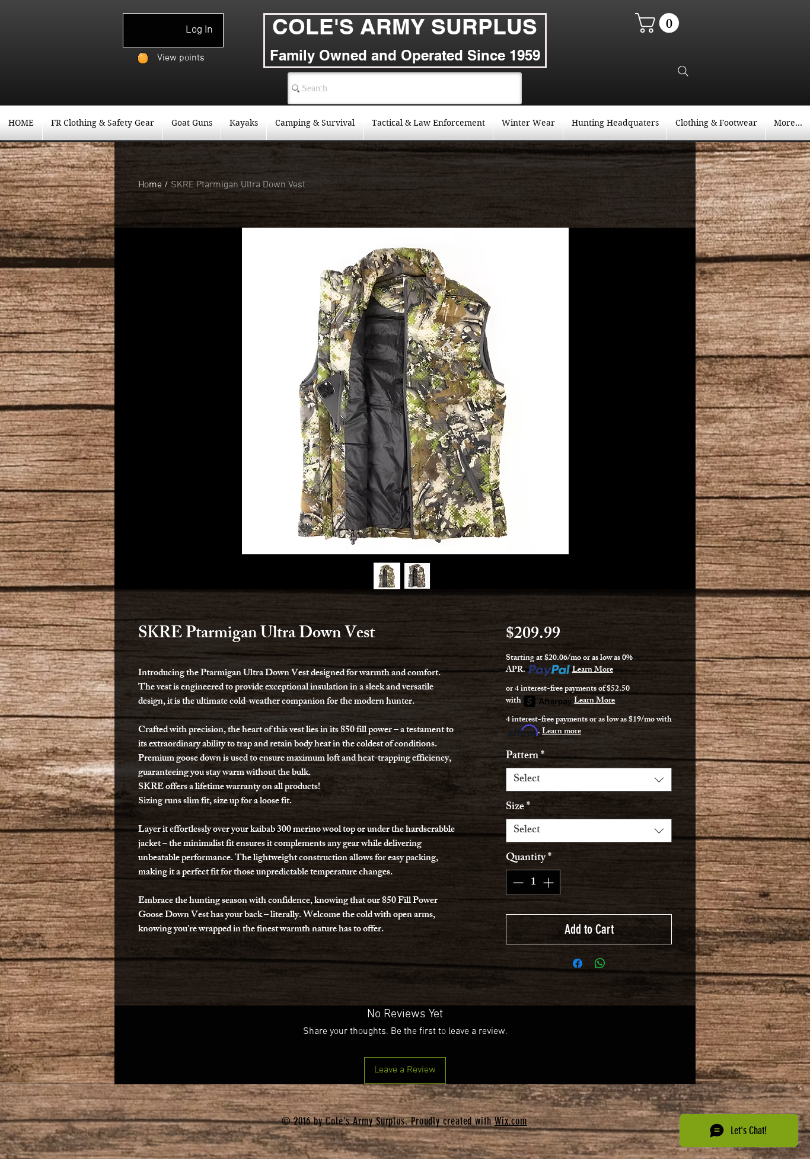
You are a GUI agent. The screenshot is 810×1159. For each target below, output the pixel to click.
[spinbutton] (533, 882)
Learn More (592, 670)
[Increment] (549, 882)
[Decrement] (517, 882)
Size (518, 807)
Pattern (525, 756)
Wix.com (511, 1121)
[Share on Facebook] (577, 963)
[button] (659, 23)
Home (150, 185)
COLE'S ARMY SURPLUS (404, 26)
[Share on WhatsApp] (600, 963)
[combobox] (589, 779)
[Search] (683, 71)
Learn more (561, 732)
